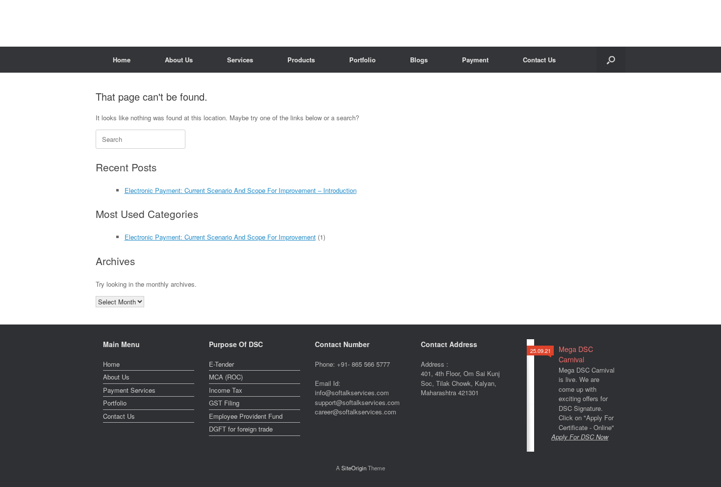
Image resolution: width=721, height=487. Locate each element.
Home (121, 59)
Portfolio (362, 59)
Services (240, 59)
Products (301, 59)
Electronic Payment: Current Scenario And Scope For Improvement (220, 237)
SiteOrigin (353, 468)
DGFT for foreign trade (241, 428)
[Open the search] (610, 60)
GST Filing (224, 402)
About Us (179, 59)
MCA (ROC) (226, 376)
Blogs (419, 59)
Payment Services (129, 390)
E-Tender (221, 364)
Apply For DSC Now (579, 436)
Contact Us (539, 59)
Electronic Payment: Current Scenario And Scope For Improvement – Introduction (241, 190)
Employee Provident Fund (246, 416)
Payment (475, 59)
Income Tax (225, 390)
